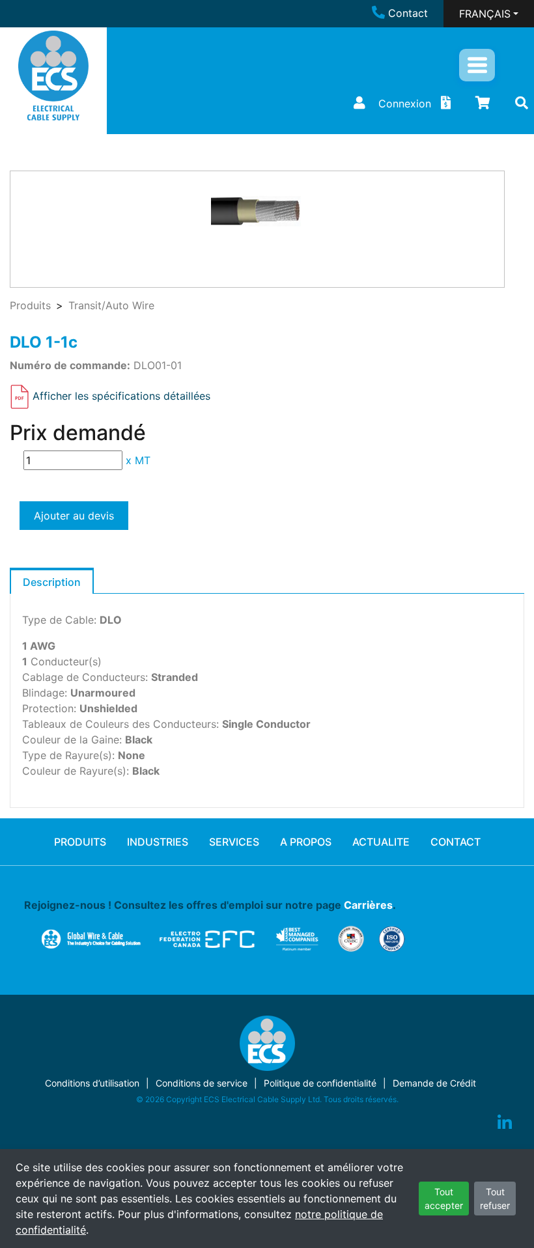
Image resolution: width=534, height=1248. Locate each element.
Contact (408, 13)
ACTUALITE (381, 841)
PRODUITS (80, 841)
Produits (30, 305)
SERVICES (234, 841)
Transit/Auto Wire (111, 305)
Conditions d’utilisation (92, 1083)
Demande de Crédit (434, 1083)
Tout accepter (444, 1198)
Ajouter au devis (74, 515)
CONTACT (455, 841)
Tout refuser (495, 1198)
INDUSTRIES (157, 841)
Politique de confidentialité (320, 1083)
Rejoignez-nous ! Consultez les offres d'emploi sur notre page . (210, 904)
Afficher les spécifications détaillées (121, 395)
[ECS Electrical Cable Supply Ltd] (53, 75)
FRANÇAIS (485, 13)
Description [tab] (52, 582)
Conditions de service (201, 1083)
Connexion (404, 103)
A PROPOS (305, 841)
